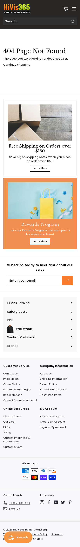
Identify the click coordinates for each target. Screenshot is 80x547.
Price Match (11, 379)
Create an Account (52, 422)
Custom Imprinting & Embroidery (16, 440)
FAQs (6, 427)
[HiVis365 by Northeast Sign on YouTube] (56, 502)
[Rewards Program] (40, 200)
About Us (46, 373)
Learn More (40, 168)
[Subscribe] (67, 280)
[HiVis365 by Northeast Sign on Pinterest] (70, 502)
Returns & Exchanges (17, 389)
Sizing (7, 432)
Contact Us (10, 373)
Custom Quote (13, 447)
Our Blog (9, 422)
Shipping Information (54, 379)
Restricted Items (51, 395)
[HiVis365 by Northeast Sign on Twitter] (63, 502)
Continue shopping (16, 65)
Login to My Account (53, 427)
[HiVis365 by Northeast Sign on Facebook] (49, 502)
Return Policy (48, 384)
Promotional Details (53, 389)
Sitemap (57, 534)
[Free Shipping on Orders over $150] (40, 122)
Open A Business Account (20, 400)
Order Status (11, 384)
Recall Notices (12, 395)
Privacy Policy (39, 534)
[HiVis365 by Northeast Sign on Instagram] (42, 502)
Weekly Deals (12, 416)
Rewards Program (52, 416)
